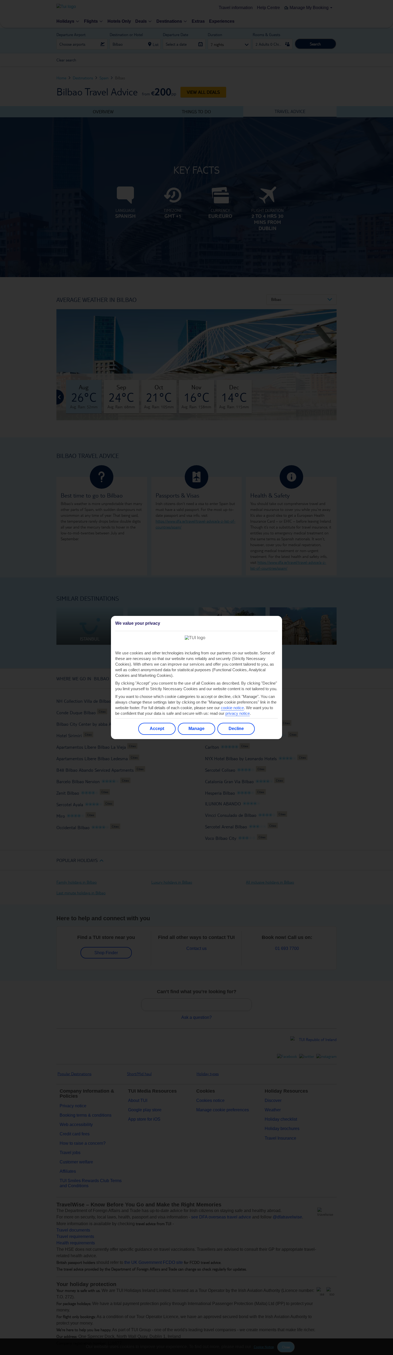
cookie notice (232, 707)
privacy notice (237, 713)
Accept (157, 728)
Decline (236, 728)
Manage (196, 728)
